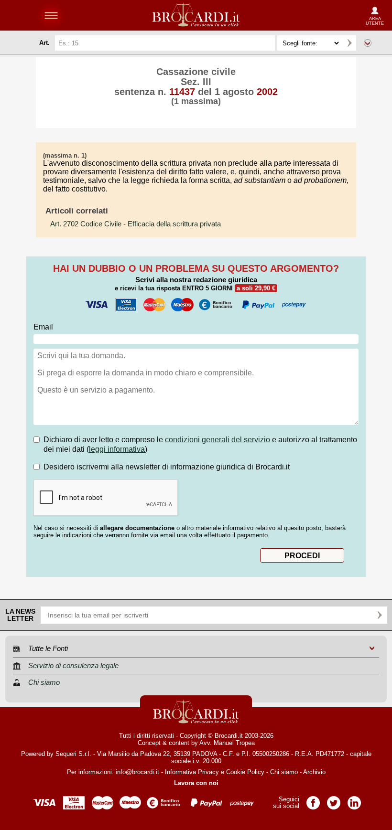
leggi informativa (117, 449)
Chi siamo (284, 772)
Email (43, 327)
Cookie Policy (245, 772)
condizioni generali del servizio (217, 440)
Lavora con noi (196, 783)
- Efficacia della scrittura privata (135, 224)
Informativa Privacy (192, 772)
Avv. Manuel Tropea (227, 742)
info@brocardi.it (137, 772)
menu (51, 15)
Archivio (314, 772)
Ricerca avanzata (367, 43)
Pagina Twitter (333, 799)
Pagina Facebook (313, 799)
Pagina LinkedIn (354, 799)
